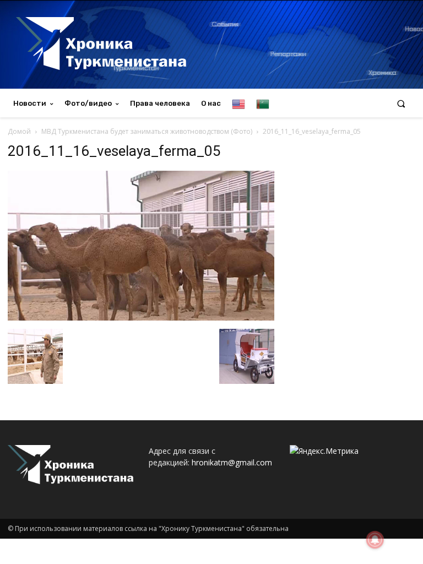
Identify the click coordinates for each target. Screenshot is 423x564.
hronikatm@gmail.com (232, 462)
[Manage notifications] (375, 540)
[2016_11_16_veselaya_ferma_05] (141, 317)
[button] (401, 103)
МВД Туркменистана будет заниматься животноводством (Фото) (146, 131)
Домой (19, 131)
